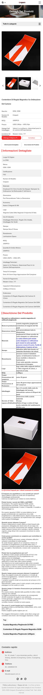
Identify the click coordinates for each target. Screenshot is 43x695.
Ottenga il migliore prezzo (12, 138)
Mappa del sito (22, 685)
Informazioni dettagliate (11, 145)
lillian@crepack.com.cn (12, 674)
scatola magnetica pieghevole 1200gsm (19, 634)
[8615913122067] (21, 679)
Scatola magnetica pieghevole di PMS (18, 625)
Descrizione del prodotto (31, 145)
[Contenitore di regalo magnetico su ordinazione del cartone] (21, 53)
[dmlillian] (25, 679)
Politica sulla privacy (9, 685)
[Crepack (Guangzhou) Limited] (22, 2)
